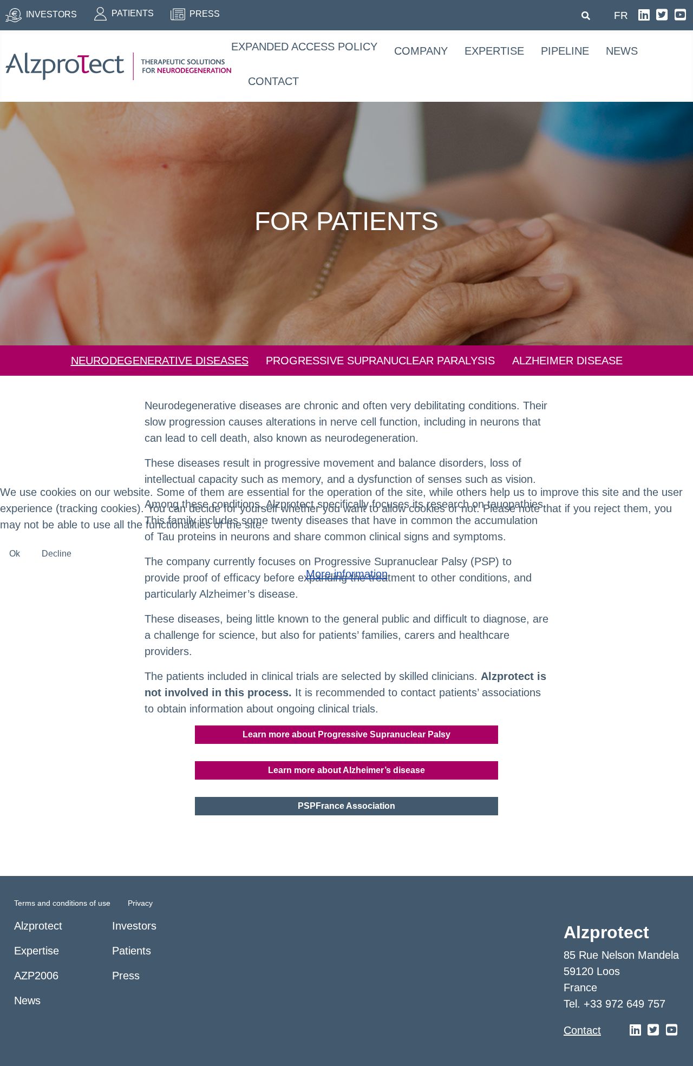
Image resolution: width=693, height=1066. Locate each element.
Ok (14, 553)
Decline (56, 553)
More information (347, 574)
